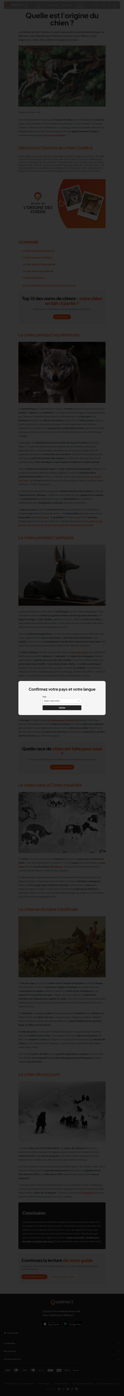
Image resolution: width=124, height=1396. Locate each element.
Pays (44, 697)
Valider (62, 707)
